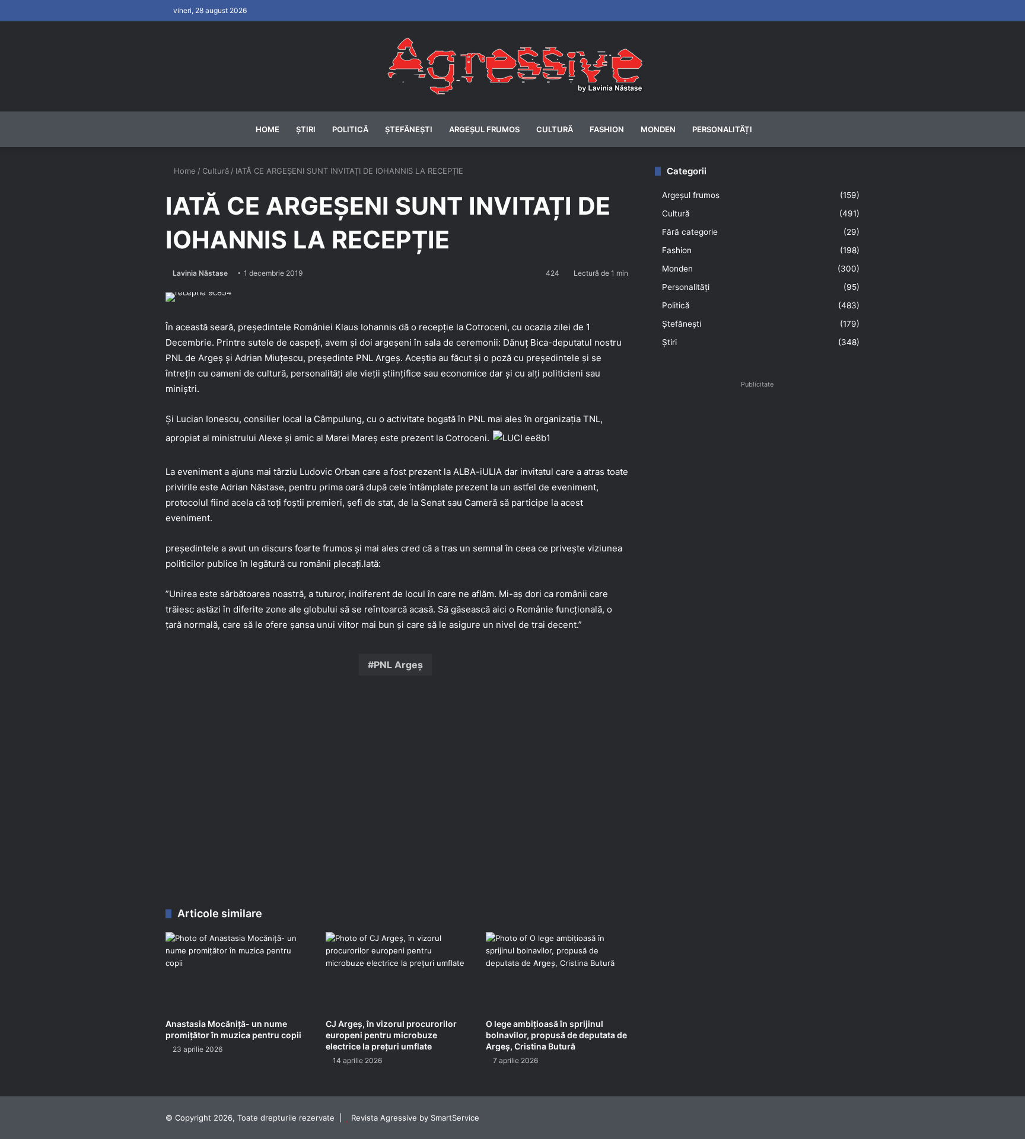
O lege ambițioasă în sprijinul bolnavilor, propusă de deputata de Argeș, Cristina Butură (556, 1035)
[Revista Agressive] (512, 66)
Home (267, 129)
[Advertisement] (396, 795)
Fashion (607, 129)
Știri (306, 129)
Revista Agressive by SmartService (415, 1117)
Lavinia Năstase (200, 273)
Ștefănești (408, 129)
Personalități (722, 129)
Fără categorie (690, 232)
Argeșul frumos (484, 129)
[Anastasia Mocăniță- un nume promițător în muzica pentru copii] (236, 972)
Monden (658, 129)
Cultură (554, 129)
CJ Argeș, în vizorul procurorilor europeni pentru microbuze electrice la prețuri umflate (391, 1035)
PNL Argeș (398, 665)
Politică (350, 129)
